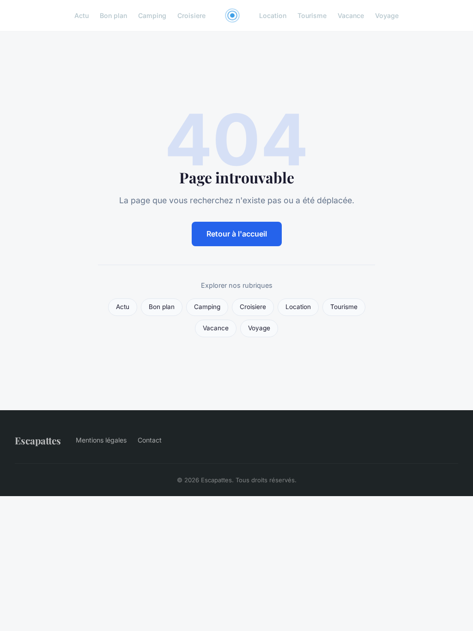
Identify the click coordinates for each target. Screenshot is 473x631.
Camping (152, 15)
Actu (81, 15)
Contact (150, 440)
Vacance (351, 15)
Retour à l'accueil (236, 233)
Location (272, 15)
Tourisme (312, 15)
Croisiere (191, 15)
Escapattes (38, 440)
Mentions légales (101, 440)
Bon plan (113, 15)
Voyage (387, 15)
